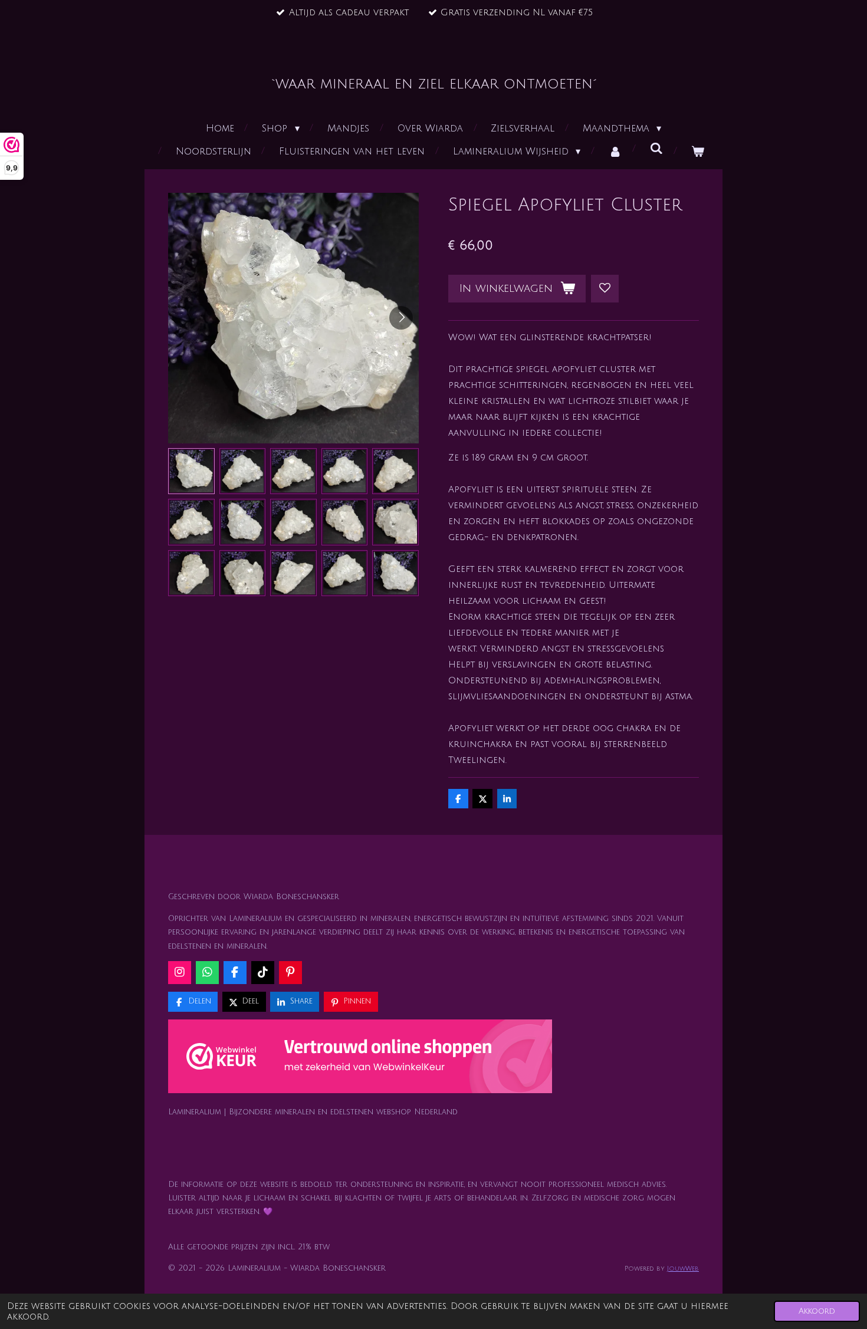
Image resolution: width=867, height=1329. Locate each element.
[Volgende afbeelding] (401, 318)
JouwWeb (683, 1268)
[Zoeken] (656, 148)
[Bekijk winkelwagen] (698, 151)
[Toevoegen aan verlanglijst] (605, 288)
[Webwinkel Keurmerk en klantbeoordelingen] (360, 1058)
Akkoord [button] (817, 1311)
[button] (191, 471)
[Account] (615, 151)
